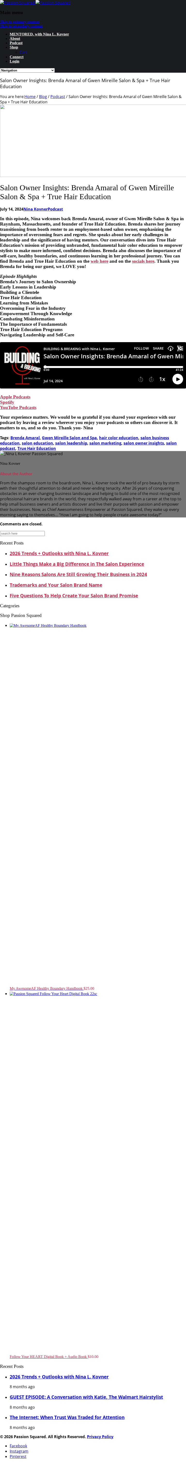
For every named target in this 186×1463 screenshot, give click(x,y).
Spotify (7, 402)
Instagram (19, 1451)
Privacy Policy (100, 1436)
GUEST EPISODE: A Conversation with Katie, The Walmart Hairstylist (86, 1397)
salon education (37, 443)
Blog (43, 96)
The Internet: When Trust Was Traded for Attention (67, 1417)
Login (14, 61)
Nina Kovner (35, 209)
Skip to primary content (19, 22)
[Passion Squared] (35, 2)
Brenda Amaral (25, 437)
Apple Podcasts (15, 396)
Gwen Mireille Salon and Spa (69, 437)
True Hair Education (36, 448)
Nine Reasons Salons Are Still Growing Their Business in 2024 (78, 574)
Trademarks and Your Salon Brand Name (56, 585)
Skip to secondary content (21, 26)
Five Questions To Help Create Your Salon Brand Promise (74, 596)
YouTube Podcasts (18, 407)
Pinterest (18, 1456)
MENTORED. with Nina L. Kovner (39, 34)
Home (30, 96)
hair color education (118, 437)
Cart (23, 52)
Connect (16, 57)
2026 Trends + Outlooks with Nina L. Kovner (59, 553)
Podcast (16, 43)
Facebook (18, 1446)
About (15, 38)
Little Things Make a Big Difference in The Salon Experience (77, 564)
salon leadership (71, 443)
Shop (14, 47)
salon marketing (105, 443)
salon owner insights (144, 443)
